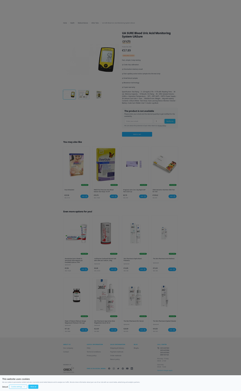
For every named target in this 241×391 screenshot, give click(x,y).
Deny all (5, 387)
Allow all (33, 387)
